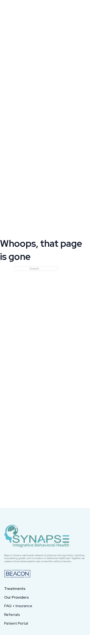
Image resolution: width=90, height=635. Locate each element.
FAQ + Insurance (18, 606)
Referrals (12, 614)
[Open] (81, 9)
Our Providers (16, 597)
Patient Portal (16, 623)
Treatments (14, 588)
